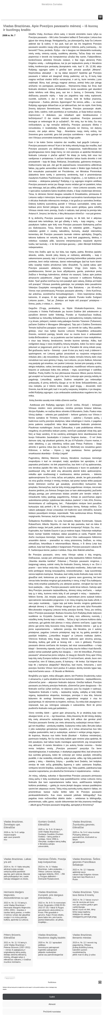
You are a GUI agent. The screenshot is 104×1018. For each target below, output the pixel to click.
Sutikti (52, 997)
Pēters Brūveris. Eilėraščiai (12, 936)
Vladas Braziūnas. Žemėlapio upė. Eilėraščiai (13, 824)
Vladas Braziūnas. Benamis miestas (82, 936)
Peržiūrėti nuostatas (52, 1011)
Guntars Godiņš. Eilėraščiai (47, 823)
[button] (100, 982)
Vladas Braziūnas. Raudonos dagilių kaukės (51, 936)
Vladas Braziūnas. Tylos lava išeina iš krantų (86, 893)
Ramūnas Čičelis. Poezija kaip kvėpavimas (52, 860)
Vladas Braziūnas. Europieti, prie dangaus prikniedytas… (50, 895)
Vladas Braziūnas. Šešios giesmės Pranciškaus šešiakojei (86, 862)
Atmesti (52, 1004)
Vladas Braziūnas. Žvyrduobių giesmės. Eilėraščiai (84, 824)
